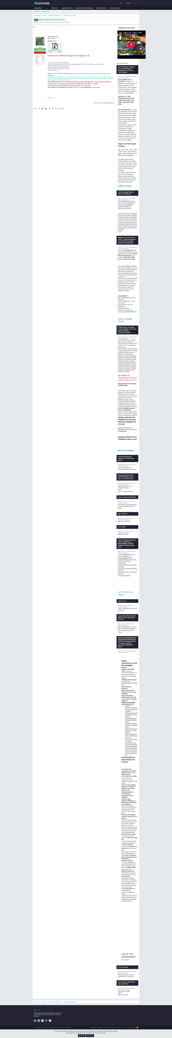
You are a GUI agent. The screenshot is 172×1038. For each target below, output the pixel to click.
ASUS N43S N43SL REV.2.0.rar (56, 50)
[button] (59, 8)
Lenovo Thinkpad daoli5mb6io (127, 497)
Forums (47, 8)
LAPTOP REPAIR (38, 1027)
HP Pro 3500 (121, 527)
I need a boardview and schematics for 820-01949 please (125, 458)
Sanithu (120, 605)
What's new (55, 8)
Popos (119, 623)
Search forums (45, 11)
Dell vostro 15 (122, 601)
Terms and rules (111, 1027)
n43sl (62, 22)
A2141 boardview (123, 967)
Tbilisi (43, 61)
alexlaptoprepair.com (40, 63)
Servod (119, 518)
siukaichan (120, 971)
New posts (37, 11)
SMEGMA (120, 464)
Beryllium (94, 1027)
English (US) (102, 1027)
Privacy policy (119, 1027)
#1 (113, 98)
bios (55, 22)
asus (51, 22)
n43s (58, 22)
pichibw (120, 501)
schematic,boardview (48, 1027)
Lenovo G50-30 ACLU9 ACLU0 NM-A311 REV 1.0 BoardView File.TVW (126, 617)
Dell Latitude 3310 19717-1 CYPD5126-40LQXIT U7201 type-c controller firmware (126, 476)
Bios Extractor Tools (101, 8)
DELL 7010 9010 (122, 514)
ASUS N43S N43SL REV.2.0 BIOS (50, 20)
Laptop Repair (38, 8)
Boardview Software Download (84, 8)
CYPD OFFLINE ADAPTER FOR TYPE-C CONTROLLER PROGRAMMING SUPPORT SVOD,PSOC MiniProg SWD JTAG (126, 543)
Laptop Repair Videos (67, 8)
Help (125, 1027)
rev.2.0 (67, 22)
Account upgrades (115, 8)
